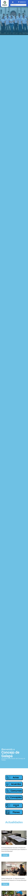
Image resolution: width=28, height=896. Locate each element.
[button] (12, 2)
